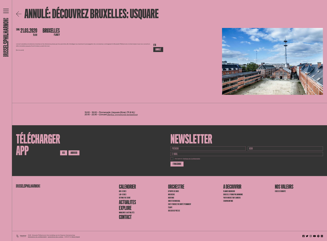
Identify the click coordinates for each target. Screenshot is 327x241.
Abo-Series (122, 191)
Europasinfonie (228, 201)
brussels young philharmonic (233, 194)
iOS (63, 152)
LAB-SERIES (122, 194)
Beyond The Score (124, 197)
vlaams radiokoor (229, 191)
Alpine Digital (75, 237)
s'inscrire (177, 164)
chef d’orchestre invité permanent (179, 204)
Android (74, 152)
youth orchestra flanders (232, 197)
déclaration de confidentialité (37, 237)
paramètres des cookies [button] (56, 237)
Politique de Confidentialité (191, 159)
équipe (170, 207)
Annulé (158, 49)
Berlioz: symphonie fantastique (122, 114)
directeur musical (174, 201)
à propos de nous (173, 191)
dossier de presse (174, 210)
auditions (171, 197)
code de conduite (280, 191)
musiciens (171, 194)
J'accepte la (187, 159)
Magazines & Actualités (126, 212)
